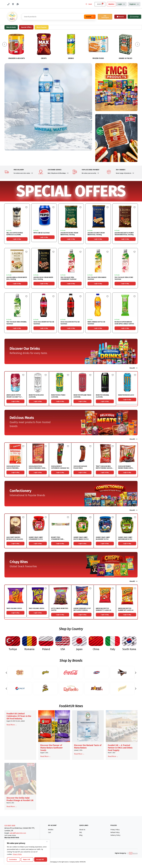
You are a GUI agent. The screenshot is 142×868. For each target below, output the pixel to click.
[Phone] (8, 4)
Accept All (40, 859)
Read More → (12, 725)
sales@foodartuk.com (17, 833)
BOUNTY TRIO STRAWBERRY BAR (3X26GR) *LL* (57, 539)
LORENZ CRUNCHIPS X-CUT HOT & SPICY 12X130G (82, 609)
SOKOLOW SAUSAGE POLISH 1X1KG (80, 467)
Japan (79, 649)
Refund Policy (115, 832)
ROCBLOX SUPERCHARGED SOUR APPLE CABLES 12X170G (124, 323)
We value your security (89, 173)
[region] (27, 852)
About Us (82, 830)
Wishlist (111, 4)
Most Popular (42, 27)
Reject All (26, 859)
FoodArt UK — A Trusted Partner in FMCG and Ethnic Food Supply (120, 747)
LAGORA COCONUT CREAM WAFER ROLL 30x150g (96, 234)
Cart (49, 832)
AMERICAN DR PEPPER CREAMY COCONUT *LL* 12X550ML (13, 397)
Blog (80, 835)
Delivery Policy (115, 835)
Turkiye (13, 649)
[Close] (47, 841)
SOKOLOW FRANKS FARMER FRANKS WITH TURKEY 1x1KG (125, 468)
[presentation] (6, 672)
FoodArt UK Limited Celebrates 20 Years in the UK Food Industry (19, 716)
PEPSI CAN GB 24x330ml (41, 233)
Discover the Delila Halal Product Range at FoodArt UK (20, 799)
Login (120, 4)
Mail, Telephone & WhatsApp (57, 173)
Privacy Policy (17, 854)
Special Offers (26, 27)
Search (88, 17)
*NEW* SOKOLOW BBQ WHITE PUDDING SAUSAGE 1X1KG (104, 468)
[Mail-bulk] (18, 4)
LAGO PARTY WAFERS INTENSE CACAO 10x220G (14, 538)
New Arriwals (11, 27)
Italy (112, 649)
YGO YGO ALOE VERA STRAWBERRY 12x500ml (68, 278)
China (96, 649)
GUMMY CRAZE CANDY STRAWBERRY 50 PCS (36, 538)
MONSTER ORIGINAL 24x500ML (102, 396)
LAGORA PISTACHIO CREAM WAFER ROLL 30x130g (69, 234)
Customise (13, 859)
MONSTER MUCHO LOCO (126, 395)
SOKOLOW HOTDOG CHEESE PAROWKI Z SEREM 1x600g (37, 468)
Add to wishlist (26, 207)
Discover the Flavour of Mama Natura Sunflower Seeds (51, 747)
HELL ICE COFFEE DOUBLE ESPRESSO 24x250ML (14, 234)
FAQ (80, 832)
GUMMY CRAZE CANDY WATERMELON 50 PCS (125, 538)
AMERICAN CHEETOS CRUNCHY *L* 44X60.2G (103, 609)
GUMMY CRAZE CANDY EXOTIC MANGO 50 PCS (81, 538)
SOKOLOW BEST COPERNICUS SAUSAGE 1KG (60, 467)
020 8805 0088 (9, 826)
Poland (46, 649)
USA (63, 649)
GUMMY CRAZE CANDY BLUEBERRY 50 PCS (103, 538)
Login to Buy (17, 239)
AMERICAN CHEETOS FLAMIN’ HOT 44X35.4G (125, 609)
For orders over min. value (22, 173)
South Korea (129, 649)
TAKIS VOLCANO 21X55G (14, 608)
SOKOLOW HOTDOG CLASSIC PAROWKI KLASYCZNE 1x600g (13, 468)
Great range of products (123, 173)
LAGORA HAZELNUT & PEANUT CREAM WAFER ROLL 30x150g (124, 234)
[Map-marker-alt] (13, 4)
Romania (29, 649)
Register (133, 4)
